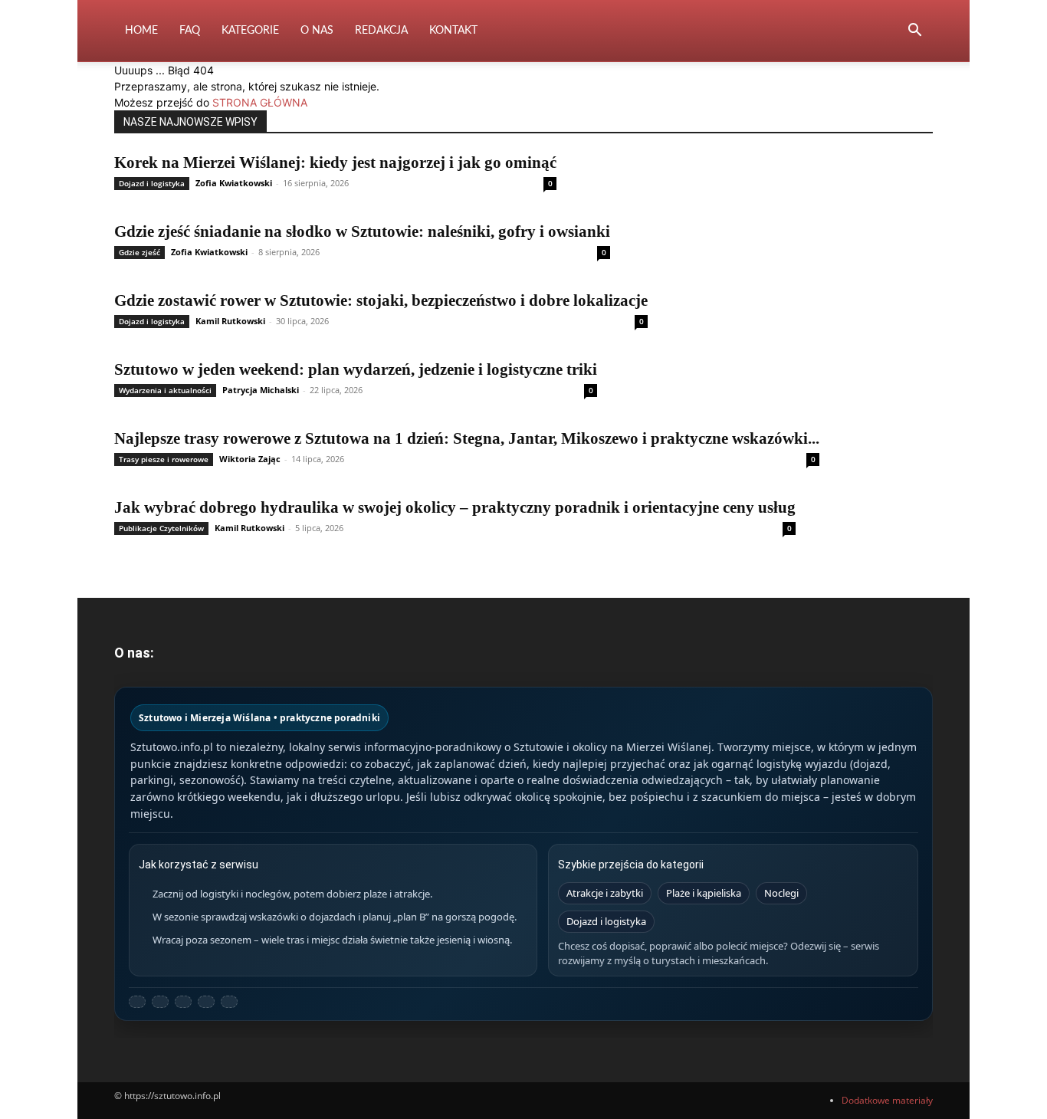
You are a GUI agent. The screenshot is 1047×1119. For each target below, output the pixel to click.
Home (141, 30)
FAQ (189, 30)
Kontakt (453, 30)
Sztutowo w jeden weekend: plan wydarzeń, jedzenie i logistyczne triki (355, 369)
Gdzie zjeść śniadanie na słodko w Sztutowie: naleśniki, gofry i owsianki (362, 231)
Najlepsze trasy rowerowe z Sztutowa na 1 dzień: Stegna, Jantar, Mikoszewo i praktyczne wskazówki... (466, 438)
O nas (316, 30)
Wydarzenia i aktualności (165, 390)
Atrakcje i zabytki (604, 893)
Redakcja (381, 30)
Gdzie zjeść (139, 252)
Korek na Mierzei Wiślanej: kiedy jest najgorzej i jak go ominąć (335, 162)
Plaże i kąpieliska (703, 893)
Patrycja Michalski (260, 389)
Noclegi (781, 893)
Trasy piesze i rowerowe (163, 459)
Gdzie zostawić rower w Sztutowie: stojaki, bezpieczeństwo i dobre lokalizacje (381, 300)
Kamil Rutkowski (230, 321)
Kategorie (250, 30)
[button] (914, 32)
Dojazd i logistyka (152, 183)
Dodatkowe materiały (887, 1100)
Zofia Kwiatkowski (233, 183)
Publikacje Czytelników (161, 528)
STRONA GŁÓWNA (259, 102)
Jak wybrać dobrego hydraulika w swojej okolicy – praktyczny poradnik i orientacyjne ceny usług (455, 507)
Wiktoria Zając (250, 458)
